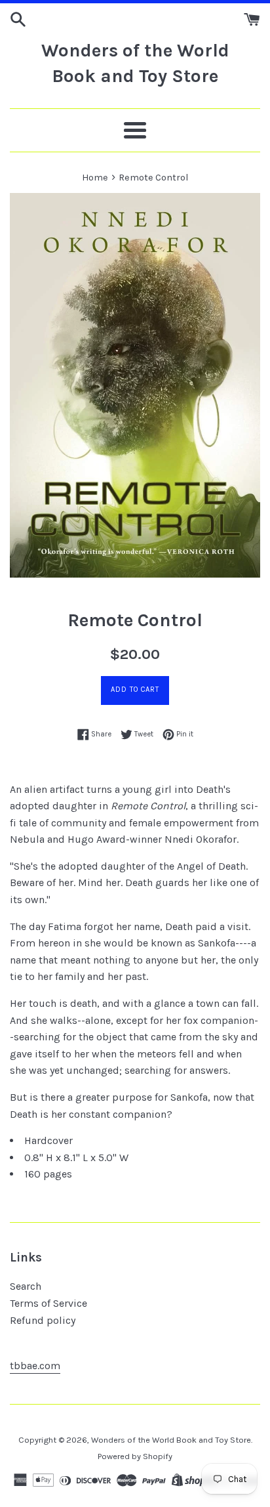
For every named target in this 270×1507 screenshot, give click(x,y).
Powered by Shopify (135, 1456)
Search (25, 1286)
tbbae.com (35, 1365)
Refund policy (42, 1320)
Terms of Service (48, 1303)
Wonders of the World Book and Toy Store (135, 63)
